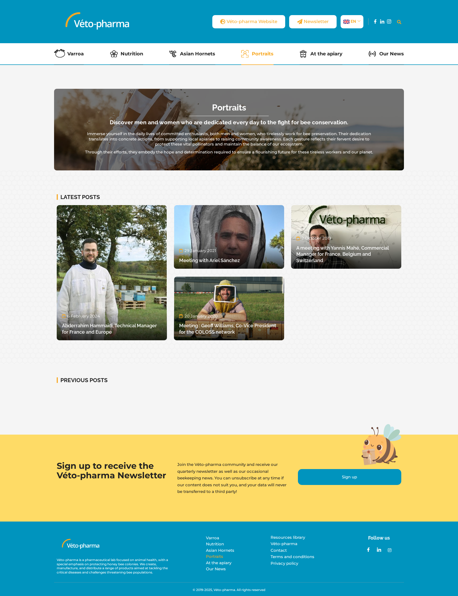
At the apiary (326, 54)
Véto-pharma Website (252, 21)
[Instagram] (389, 21)
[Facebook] (375, 21)
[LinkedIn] (382, 21)
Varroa (75, 54)
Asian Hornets (197, 54)
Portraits (263, 54)
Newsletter (316, 21)
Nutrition (132, 54)
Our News (391, 54)
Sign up (349, 476)
